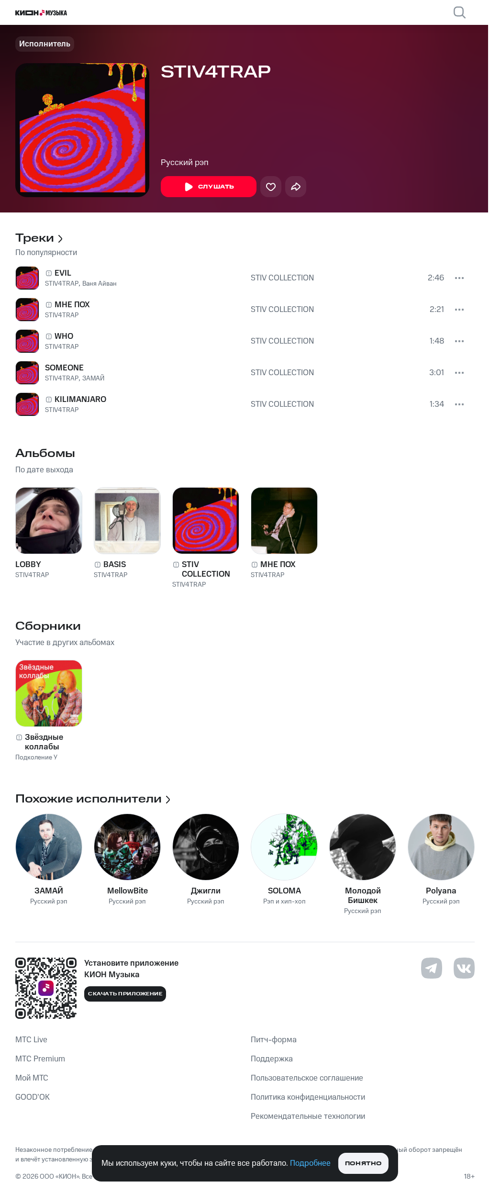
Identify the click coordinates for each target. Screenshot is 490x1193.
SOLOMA (284, 891)
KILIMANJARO (80, 399)
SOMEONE (64, 368)
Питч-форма (274, 1040)
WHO (64, 336)
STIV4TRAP (61, 284)
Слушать (216, 187)
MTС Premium (40, 1059)
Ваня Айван (99, 284)
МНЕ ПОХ (72, 305)
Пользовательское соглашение (307, 1078)
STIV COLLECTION (282, 278)
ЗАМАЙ (93, 378)
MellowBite (127, 891)
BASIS (114, 564)
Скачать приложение (125, 994)
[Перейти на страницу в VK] (464, 968)
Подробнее (310, 1163)
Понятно (363, 1164)
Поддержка (272, 1059)
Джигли (206, 891)
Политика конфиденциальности (308, 1097)
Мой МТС (31, 1078)
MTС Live (31, 1040)
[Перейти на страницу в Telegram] (431, 968)
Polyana (441, 891)
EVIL (63, 273)
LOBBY (28, 564)
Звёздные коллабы (44, 742)
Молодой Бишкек (363, 895)
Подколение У (36, 757)
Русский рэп (185, 162)
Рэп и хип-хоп (284, 902)
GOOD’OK (32, 1097)
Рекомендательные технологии (308, 1116)
